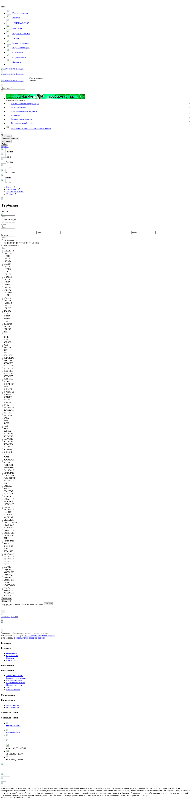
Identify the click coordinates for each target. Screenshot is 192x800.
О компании (11, 653)
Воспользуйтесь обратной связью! (29, 638)
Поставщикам (12, 707)
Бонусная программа (15, 683)
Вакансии (10, 658)
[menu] (37, 79)
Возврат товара (13, 690)
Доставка (10, 687)
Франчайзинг (12, 655)
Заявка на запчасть (14, 675)
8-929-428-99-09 (13, 737)
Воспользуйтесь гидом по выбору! (39, 635)
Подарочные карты (14, 685)
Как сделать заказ (14, 680)
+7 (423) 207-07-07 (14, 742)
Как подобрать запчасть (16, 678)
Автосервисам (12, 705)
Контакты (10, 660)
